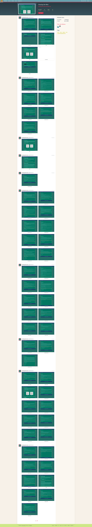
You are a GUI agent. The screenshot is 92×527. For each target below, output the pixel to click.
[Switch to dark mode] (91, 1)
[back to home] (1, 1)
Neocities (20, 525)
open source (24, 525)
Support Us (20, 0)
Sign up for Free (83, 0)
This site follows (61, 24)
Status (65, 525)
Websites (5, 0)
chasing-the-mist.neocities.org (44, 6)
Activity (13, 0)
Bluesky (31, 525)
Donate (56, 525)
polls (58, 32)
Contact (71, 525)
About (53, 525)
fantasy (64, 32)
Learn (16, 0)
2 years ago (53, 77)
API (62, 525)
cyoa (66, 32)
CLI (58, 525)
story (61, 32)
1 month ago (52, 17)
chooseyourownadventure (61, 33)
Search (9, 0)
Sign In (88, 0)
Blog (61, 525)
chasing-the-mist (25, 17)
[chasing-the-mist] (20, 18)
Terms (68, 525)
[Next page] (37, 520)
